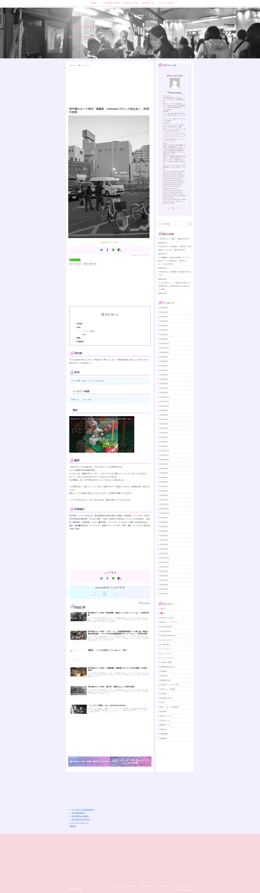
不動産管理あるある (167, 667)
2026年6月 (164, 316)
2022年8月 (164, 522)
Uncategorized (165, 631)
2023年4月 (164, 486)
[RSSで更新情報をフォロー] (127, 593)
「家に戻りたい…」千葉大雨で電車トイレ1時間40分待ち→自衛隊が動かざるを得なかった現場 (174, 286)
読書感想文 (164, 734)
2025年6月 (164, 370)
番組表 (73, 826)
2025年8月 (164, 361)
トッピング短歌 (88, 331)
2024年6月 (164, 424)
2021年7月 (164, 580)
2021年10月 (164, 567)
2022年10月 (164, 513)
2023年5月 (164, 482)
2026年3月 (164, 330)
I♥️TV (162, 613)
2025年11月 (164, 348)
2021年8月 (164, 576)
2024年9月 (164, 410)
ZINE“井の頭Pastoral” (168, 635)
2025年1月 (164, 392)
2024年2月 (164, 442)
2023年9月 (164, 464)
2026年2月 (164, 334)
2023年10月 (164, 459)
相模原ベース (165, 725)
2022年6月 (164, 531)
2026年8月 (164, 308)
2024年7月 (164, 419)
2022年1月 (164, 553)
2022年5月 (164, 535)
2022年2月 (164, 549)
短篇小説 (163, 729)
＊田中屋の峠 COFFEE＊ (80, 820)
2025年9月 (164, 357)
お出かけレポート (166, 640)
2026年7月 (164, 312)
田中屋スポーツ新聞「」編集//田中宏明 (174, 239)
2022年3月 (164, 544)
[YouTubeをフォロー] (104, 593)
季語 (84, 334)
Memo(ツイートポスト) (168, 622)
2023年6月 (164, 477)
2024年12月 (164, 397)
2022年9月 (164, 517)
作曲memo (164, 676)
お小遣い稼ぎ (165, 644)
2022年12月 (164, 504)
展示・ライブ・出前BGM (169, 707)
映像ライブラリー (166, 716)
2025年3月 (164, 383)
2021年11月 (164, 562)
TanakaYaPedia (166, 626)
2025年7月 (164, 366)
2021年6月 (164, 584)
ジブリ (73, 264)
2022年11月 (164, 509)
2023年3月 (164, 491)
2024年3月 (164, 437)
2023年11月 (164, 455)
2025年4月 (164, 379)
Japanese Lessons (167, 617)
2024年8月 (164, 415)
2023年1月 (164, 500)
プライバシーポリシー (79, 823)
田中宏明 (93, 264)
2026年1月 (164, 339)
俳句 (87, 264)
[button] (190, 224)
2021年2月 (164, 593)
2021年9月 (164, 571)
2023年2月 (164, 495)
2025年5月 (164, 375)
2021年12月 (164, 558)
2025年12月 (164, 343)
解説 (79, 338)
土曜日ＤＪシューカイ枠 (169, 684)
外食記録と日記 (166, 698)
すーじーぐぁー (75, 260)
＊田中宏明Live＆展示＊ (80, 816)
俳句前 (79, 324)
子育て (162, 702)
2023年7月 (164, 473)
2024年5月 (164, 428)
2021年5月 (164, 589)
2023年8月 (164, 468)
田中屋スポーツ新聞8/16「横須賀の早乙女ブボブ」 (174, 273)
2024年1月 (164, 446)
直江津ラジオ (165, 720)
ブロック (80, 264)
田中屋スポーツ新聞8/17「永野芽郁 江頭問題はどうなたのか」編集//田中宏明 (174, 248)
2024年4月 (164, 433)
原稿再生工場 (165, 680)
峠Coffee (163, 711)
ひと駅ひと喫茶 (166, 662)
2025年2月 (164, 388)
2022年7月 (164, 526)
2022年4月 (164, 540)
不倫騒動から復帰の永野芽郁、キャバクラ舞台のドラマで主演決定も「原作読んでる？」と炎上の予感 (174, 261)
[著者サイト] (92, 593)
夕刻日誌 (163, 693)
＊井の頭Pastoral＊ (78, 813)
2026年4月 (164, 325)
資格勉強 (163, 738)
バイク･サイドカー (167, 658)
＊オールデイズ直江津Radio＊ (82, 810)
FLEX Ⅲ (163, 609)
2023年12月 (164, 450)
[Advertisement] (110, 87)
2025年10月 (164, 352)
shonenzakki (174, 93)
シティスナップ (166, 649)
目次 (107, 314)
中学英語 (163, 671)
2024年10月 (164, 406)
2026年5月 (164, 321)
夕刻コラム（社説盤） (168, 689)
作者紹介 (80, 342)
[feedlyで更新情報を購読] (115, 593)
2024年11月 (164, 401)
